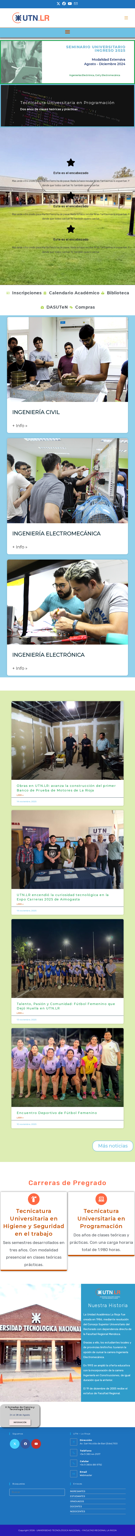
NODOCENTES (77, 1511)
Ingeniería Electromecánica (56, 533)
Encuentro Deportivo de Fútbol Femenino (57, 1113)
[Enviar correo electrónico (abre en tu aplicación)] (76, 3)
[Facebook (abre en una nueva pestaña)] (64, 3)
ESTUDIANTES (77, 1496)
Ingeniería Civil (36, 412)
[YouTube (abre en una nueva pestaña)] (70, 3)
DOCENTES (76, 1506)
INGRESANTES (77, 1491)
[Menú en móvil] (126, 17)
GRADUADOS (77, 1501)
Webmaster (86, 1475)
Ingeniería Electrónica (48, 654)
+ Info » (19, 425)
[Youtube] (36, 1444)
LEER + (20, 795)
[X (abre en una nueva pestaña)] (59, 3)
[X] (15, 1444)
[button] (68, 32)
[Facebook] (25, 1444)
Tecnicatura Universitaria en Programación (101, 1219)
